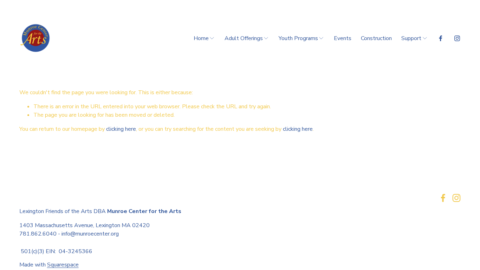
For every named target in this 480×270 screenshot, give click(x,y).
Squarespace (63, 265)
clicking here (121, 129)
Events (342, 38)
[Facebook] (440, 38)
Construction (376, 38)
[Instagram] (457, 38)
